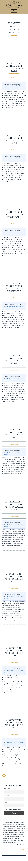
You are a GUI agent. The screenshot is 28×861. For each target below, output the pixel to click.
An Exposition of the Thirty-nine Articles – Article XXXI (14, 724)
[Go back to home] (14, 5)
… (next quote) (22, 849)
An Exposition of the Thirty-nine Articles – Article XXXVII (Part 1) (14, 287)
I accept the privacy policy (13, 809)
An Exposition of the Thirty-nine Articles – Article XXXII (14, 652)
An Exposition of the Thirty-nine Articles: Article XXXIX (14, 67)
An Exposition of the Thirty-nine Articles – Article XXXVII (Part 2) (14, 213)
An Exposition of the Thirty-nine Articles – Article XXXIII (14, 578)
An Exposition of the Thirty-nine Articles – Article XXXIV (14, 505)
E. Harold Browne (14, 78)
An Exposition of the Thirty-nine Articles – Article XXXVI (14, 359)
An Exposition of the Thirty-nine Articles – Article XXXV (14, 433)
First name (7, 788)
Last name (7, 795)
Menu (14, 11)
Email (5, 802)
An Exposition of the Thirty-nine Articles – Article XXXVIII (14, 139)
